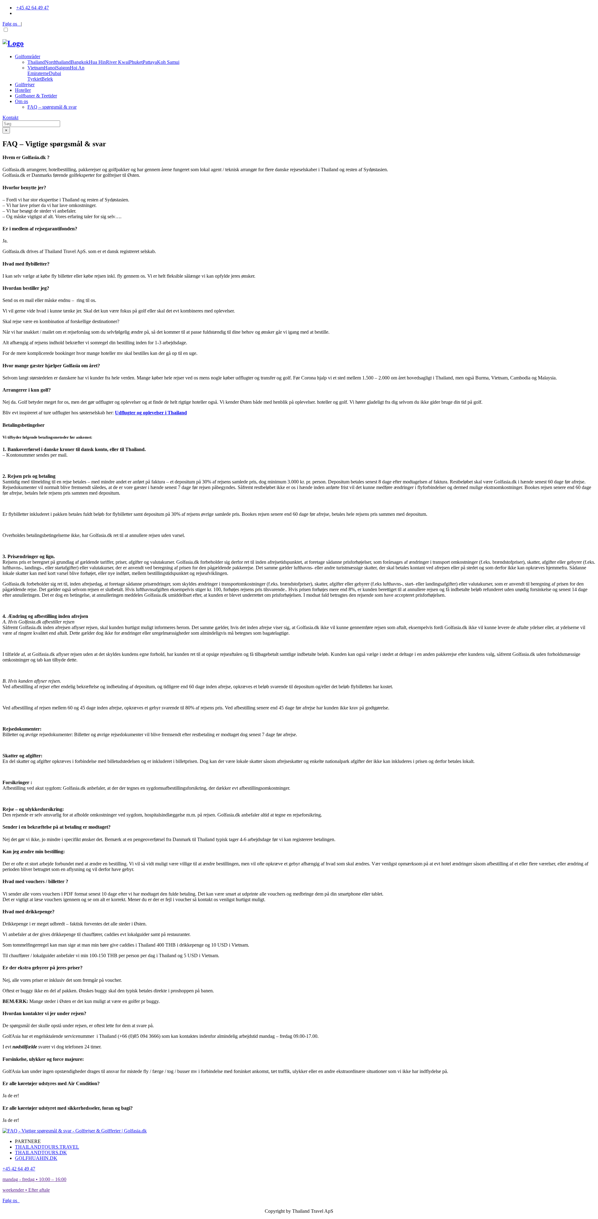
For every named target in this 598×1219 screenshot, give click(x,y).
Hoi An (77, 67)
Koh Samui (168, 62)
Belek (47, 79)
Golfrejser (25, 84)
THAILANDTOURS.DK (41, 1152)
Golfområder (27, 56)
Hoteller (23, 90)
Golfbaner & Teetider (36, 95)
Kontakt (10, 117)
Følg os (11, 23)
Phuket (136, 62)
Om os (21, 101)
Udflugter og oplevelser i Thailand (151, 412)
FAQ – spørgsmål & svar (52, 107)
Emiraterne (38, 73)
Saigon (63, 67)
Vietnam (35, 67)
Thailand (36, 62)
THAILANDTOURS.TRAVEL (47, 1147)
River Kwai (117, 62)
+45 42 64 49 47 (32, 7)
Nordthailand (58, 62)
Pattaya (150, 62)
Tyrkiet (34, 79)
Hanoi (50, 67)
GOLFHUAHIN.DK (36, 1158)
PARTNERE (28, 1141)
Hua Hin (97, 62)
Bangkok (80, 62)
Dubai (55, 73)
